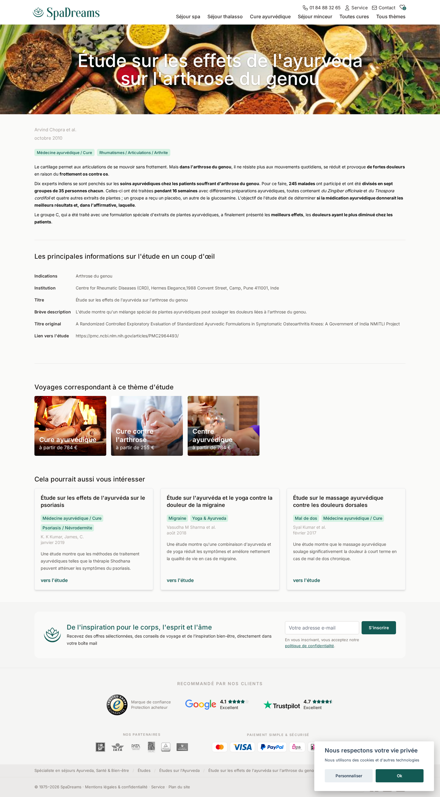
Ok (399, 775)
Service (158, 786)
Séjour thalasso (225, 16)
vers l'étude (54, 580)
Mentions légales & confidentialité (116, 786)
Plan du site (179, 786)
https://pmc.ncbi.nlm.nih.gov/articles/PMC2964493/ (127, 335)
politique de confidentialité (309, 645)
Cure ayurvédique (270, 16)
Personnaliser (349, 775)
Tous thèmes (391, 16)
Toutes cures (354, 16)
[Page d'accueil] (68, 11)
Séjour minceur (315, 16)
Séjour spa (188, 16)
